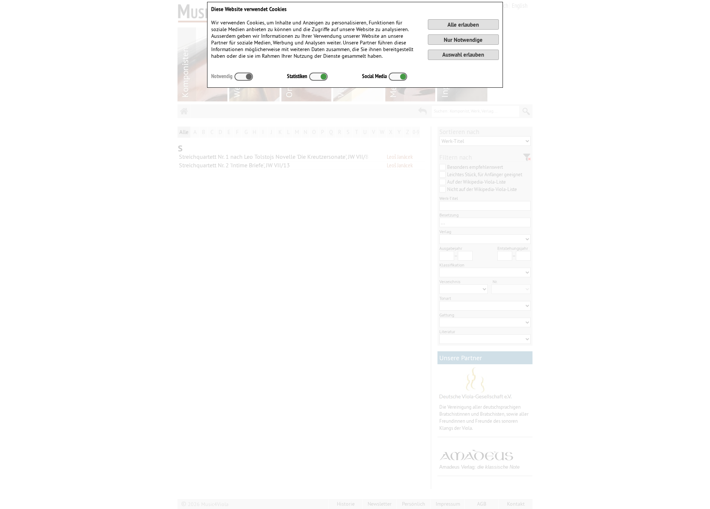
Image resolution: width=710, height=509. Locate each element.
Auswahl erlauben (463, 54)
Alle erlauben (463, 24)
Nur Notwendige (463, 39)
